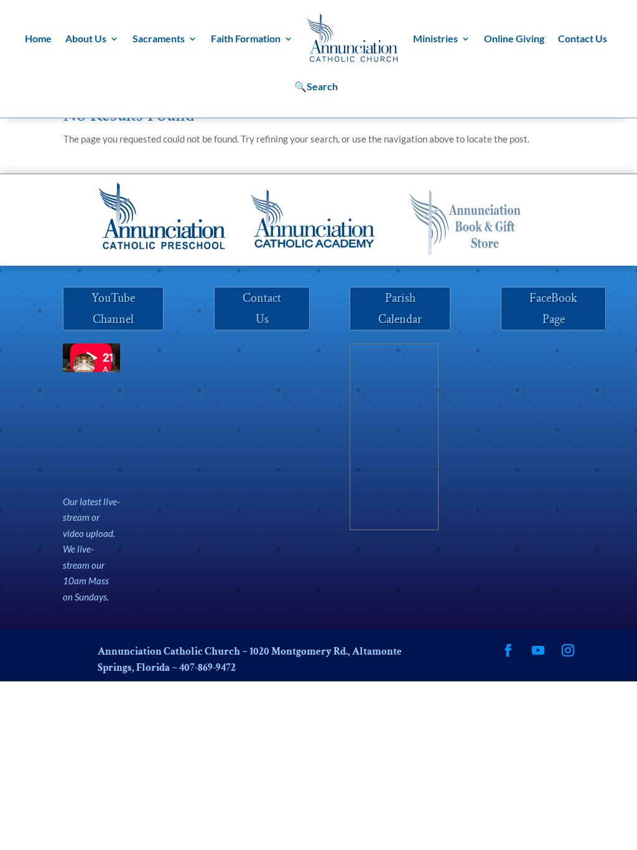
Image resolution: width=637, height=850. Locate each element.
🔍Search (316, 86)
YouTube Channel (113, 308)
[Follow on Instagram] (568, 650)
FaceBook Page (553, 308)
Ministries (435, 38)
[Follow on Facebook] (508, 650)
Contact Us (582, 38)
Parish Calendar (400, 308)
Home (38, 38)
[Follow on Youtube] (538, 650)
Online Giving (514, 38)
